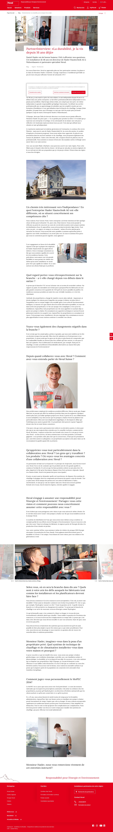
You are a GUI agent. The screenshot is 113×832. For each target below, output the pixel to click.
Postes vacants (45, 798)
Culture (9, 801)
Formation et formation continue (50, 794)
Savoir (9, 8)
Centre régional (11, 794)
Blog (19, 13)
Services (36, 8)
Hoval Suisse (10, 791)
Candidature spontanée (47, 801)
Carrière (95, 2)
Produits (27, 8)
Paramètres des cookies (35, 92)
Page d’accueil (10, 13)
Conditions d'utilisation (20, 826)
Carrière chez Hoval (46, 791)
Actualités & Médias (13, 819)
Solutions (18, 8)
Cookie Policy (14, 828)
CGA (8, 828)
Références (10, 812)
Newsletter (10, 815)
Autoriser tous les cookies (78, 92)
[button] (84, 792)
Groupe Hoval (11, 798)
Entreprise (86, 2)
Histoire (9, 804)
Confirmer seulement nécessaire (61, 92)
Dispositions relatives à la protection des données (40, 826)
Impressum (10, 826)
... (16, 13)
